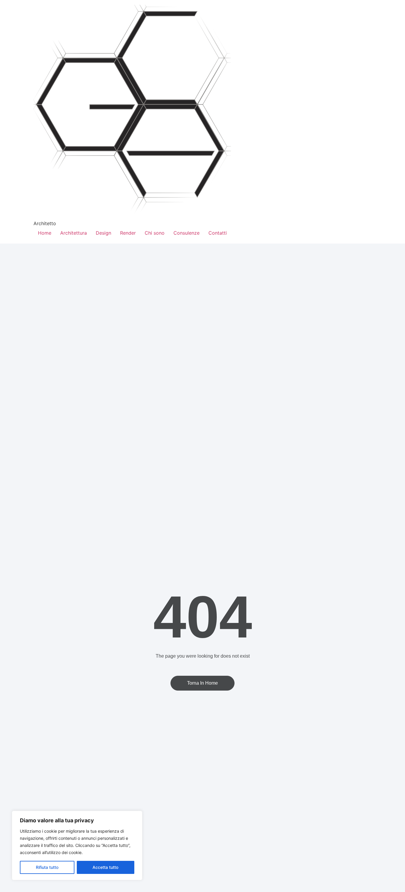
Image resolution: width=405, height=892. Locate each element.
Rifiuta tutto (47, 867)
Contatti (217, 233)
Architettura (73, 233)
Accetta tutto (105, 867)
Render (128, 233)
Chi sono (155, 233)
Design (103, 233)
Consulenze (186, 233)
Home (44, 233)
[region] (77, 845)
